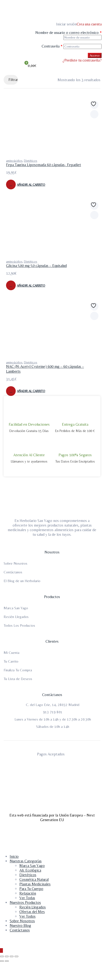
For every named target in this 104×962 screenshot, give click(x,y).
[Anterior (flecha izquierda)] (2, 961)
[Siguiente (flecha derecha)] (7, 961)
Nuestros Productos (25, 902)
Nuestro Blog (20, 925)
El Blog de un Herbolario (22, 581)
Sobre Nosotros (15, 563)
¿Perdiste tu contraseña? (82, 60)
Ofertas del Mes (32, 911)
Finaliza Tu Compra (18, 670)
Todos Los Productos (19, 625)
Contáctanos (13, 572)
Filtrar (13, 79)
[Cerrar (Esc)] (16, 956)
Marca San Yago (16, 608)
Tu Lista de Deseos (18, 679)
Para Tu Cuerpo (31, 888)
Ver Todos (27, 916)
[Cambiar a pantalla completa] (7, 956)
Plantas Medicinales (35, 884)
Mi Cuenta (11, 652)
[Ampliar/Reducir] (2, 956)
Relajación (27, 893)
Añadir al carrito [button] (31, 184)
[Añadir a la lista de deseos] (94, 105)
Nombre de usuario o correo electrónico (68, 32)
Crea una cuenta (89, 24)
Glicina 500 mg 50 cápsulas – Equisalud (36, 265)
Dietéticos (30, 160)
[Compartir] (12, 956)
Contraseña (52, 46)
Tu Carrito (11, 661)
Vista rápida (94, 114)
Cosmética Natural (34, 879)
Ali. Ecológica (30, 870)
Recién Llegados (16, 617)
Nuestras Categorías (26, 861)
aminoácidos (14, 160)
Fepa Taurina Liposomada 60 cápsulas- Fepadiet (43, 164)
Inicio (14, 856)
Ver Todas (27, 898)
